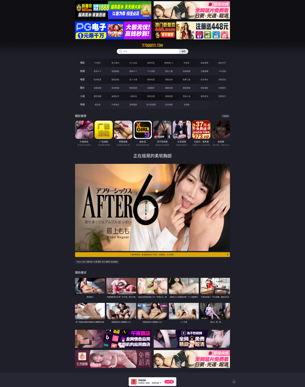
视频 (82, 71)
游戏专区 (151, 63)
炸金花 (186, 63)
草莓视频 (133, 104)
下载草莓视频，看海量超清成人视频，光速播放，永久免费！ (152, 254)
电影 (82, 79)
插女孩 (97, 104)
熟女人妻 (169, 71)
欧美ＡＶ (133, 71)
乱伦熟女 (204, 79)
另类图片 (222, 88)
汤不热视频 (151, 104)
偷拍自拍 (115, 79)
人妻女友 (133, 96)
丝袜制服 (186, 71)
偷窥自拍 (97, 88)
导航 (82, 104)
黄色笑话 (204, 96)
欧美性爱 (151, 79)
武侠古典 (151, 96)
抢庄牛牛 (222, 63)
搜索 (183, 51)
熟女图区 (204, 88)
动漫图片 (151, 88)
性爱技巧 (222, 96)
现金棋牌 (204, 63)
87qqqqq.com (152, 45)
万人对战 (133, 63)
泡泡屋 (186, 104)
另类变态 (222, 79)
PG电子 (97, 63)
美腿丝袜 (169, 88)
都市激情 (97, 96)
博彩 (82, 62)
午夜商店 (115, 104)
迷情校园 (169, 96)
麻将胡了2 (168, 63)
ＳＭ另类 (222, 71)
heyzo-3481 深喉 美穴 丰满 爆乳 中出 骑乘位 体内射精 (97, 262)
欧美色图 (133, 88)
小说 (82, 96)
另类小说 (186, 96)
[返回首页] (234, 382)
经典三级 (186, 79)
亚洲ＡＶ (97, 71)
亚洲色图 (115, 88)
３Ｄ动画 (151, 71)
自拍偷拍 (115, 71)
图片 (82, 87)
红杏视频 (169, 104)
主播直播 (204, 71)
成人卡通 (133, 79)
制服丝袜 (169, 79)
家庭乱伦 (115, 96)
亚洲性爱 (97, 79)
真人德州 (115, 63)
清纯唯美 (186, 88)
